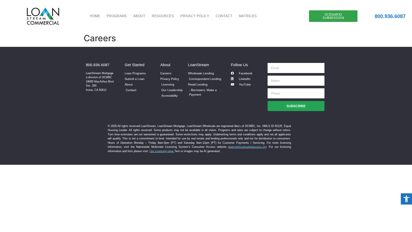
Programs (117, 16)
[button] (406, 199)
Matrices (248, 16)
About (139, 16)
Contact (224, 16)
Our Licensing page (162, 151)
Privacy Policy (194, 16)
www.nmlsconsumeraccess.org (247, 146)
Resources (163, 16)
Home (95, 16)
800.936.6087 (97, 65)
